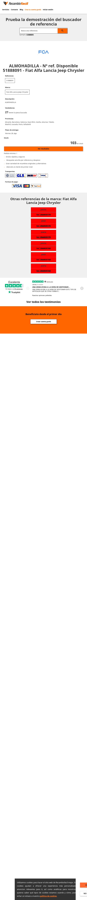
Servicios (5, 9)
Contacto (14, 9)
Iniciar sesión (48, 9)
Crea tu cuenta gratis (33, 9)
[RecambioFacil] (16, 3)
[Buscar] (62, 30)
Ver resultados (43, 149)
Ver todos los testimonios (43, 302)
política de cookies (48, 896)
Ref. (43, 214)
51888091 (30, 35)
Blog (21, 9)
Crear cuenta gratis (43, 321)
